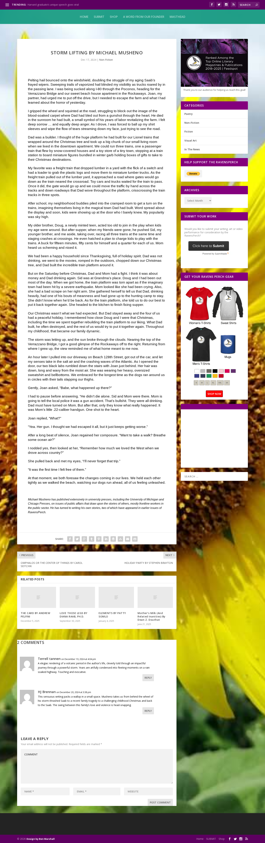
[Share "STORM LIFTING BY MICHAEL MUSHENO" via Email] (127, 539)
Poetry (188, 114)
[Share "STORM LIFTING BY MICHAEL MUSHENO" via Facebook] (70, 539)
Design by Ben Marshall (40, 838)
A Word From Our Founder (143, 17)
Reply (148, 677)
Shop (114, 17)
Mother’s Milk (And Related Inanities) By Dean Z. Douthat (151, 616)
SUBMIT (99, 17)
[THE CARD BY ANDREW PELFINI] (38, 597)
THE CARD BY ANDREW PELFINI (35, 614)
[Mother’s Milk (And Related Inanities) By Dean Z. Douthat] (155, 597)
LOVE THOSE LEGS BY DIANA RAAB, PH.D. (73, 614)
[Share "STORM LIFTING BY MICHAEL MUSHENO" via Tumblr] (91, 539)
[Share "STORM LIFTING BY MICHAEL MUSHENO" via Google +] (84, 539)
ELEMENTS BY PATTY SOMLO (112, 614)
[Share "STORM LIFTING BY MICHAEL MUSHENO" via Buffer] (113, 539)
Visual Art (190, 140)
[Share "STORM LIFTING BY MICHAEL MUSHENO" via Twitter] (77, 539)
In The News (192, 149)
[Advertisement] (214, 438)
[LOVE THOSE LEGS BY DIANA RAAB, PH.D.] (77, 597)
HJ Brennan (47, 692)
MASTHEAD (177, 17)
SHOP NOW (214, 393)
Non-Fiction (106, 59)
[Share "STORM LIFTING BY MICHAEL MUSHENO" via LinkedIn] (106, 539)
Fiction (188, 131)
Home (84, 17)
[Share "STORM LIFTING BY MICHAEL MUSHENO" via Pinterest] (98, 539)
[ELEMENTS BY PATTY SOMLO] (116, 597)
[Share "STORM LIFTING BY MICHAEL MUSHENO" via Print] (134, 539)
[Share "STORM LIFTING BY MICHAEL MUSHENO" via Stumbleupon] (120, 539)
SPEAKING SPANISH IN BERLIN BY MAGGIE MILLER (57, 4)
